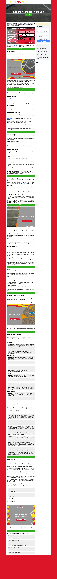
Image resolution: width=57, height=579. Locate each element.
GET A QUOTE (21, 131)
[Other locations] (47, 2)
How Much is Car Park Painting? (42, 49)
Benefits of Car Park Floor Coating (42, 51)
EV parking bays (25, 106)
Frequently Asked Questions (41, 54)
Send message (43, 41)
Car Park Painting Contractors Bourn (43, 52)
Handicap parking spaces (11, 118)
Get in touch (28, 14)
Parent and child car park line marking (13, 114)
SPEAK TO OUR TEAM (21, 175)
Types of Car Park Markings (41, 48)
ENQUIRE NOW (21, 266)
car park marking (15, 45)
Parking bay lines (10, 98)
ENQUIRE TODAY (21, 292)
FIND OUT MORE (21, 48)
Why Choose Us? (39, 46)
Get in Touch (39, 55)
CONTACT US (21, 89)
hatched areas (25, 183)
